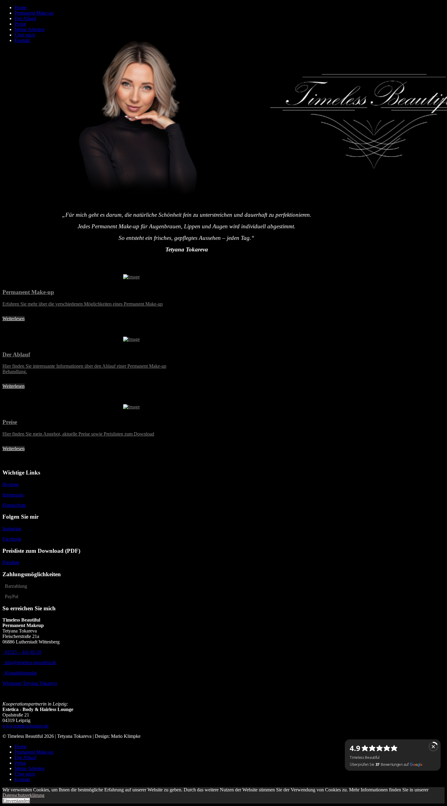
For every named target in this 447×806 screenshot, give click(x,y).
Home (20, 7)
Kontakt (22, 40)
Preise (20, 23)
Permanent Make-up (34, 13)
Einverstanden (16, 800)
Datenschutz (14, 505)
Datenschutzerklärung (23, 795)
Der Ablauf (25, 18)
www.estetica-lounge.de (25, 725)
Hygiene (10, 484)
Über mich (25, 34)
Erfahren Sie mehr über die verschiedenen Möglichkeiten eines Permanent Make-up (82, 304)
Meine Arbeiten (29, 29)
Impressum (12, 494)
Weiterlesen (13, 318)
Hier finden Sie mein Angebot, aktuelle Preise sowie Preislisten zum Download (78, 433)
